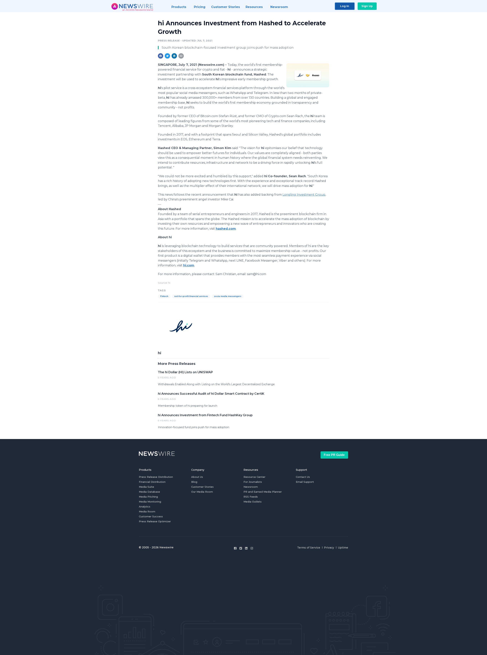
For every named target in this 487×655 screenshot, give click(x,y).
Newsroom (251, 486)
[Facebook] (235, 548)
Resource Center (254, 476)
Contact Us (303, 476)
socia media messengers (227, 296)
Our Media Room (202, 491)
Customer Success (151, 516)
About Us (197, 476)
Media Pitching (148, 496)
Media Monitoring (150, 501)
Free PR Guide (334, 455)
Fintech (164, 296)
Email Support (305, 481)
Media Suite (146, 486)
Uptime (343, 547)
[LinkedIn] (246, 548)
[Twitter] (241, 548)
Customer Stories (202, 486)
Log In (344, 6)
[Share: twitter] (167, 56)
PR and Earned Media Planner (263, 491)
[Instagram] (252, 548)
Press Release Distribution (156, 476)
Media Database (149, 491)
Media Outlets (253, 501)
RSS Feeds (251, 496)
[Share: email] (181, 56)
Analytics (144, 506)
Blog (194, 481)
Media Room (147, 511)
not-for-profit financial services (191, 296)
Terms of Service (308, 547)
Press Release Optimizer (155, 521)
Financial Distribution (152, 481)
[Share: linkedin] (174, 56)
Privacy (329, 547)
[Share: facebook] (160, 56)
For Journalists (253, 481)
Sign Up (367, 6)
